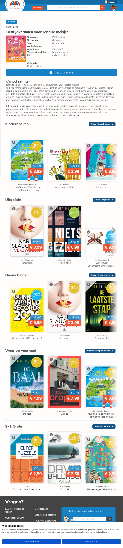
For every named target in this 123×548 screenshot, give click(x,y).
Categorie (37, 8)
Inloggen (111, 2)
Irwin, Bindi (12, 26)
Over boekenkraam (14, 518)
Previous (8, 161)
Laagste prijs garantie (45, 515)
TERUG (12, 22)
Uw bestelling (41, 509)
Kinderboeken (34, 66)
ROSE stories (58, 37)
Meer (100, 124)
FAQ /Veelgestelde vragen (14, 510)
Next (113, 161)
